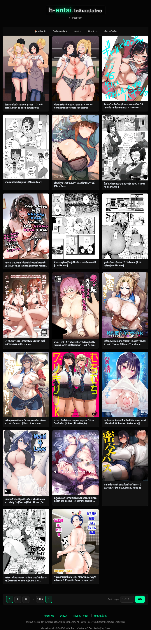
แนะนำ (77, 31)
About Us (92, 31)
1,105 (40, 599)
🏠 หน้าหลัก (40, 31)
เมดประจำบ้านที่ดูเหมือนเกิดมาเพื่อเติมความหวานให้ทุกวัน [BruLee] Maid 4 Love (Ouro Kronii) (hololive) (25, 502)
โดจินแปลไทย (60, 31)
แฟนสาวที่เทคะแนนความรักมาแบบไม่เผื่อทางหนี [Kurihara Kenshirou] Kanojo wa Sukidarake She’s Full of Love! (26, 580)
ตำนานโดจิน (110, 31)
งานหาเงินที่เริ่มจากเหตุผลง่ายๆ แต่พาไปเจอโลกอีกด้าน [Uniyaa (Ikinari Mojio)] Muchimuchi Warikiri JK (74, 423)
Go (140, 599)
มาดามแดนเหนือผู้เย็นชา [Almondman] (23, 182)
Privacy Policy (80, 615)
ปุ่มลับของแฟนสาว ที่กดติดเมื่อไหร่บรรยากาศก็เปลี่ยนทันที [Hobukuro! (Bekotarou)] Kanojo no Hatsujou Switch (125, 423)
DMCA (63, 615)
